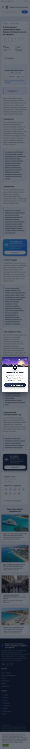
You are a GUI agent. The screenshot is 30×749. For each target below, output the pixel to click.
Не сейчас (15, 389)
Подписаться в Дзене (16, 385)
